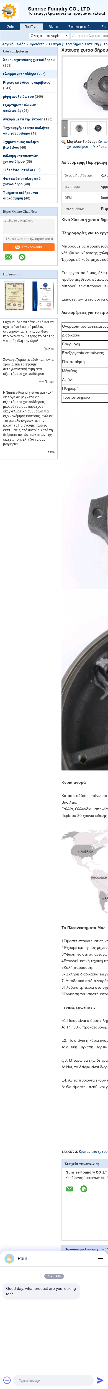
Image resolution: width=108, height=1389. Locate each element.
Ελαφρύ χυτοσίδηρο (65, 44)
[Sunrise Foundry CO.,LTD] (14, 11)
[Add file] (7, 1380)
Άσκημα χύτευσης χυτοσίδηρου (29, 60)
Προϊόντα (31, 27)
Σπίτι (10, 27)
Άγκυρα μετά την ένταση (23, 119)
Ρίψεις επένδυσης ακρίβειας (26, 83)
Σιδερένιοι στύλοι (18, 170)
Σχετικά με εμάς (79, 27)
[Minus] (100, 1258)
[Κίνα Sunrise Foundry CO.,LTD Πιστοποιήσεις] (14, 310)
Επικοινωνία (32, 247)
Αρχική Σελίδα (13, 44)
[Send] (100, 1380)
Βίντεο (53, 27)
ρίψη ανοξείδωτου (18, 97)
